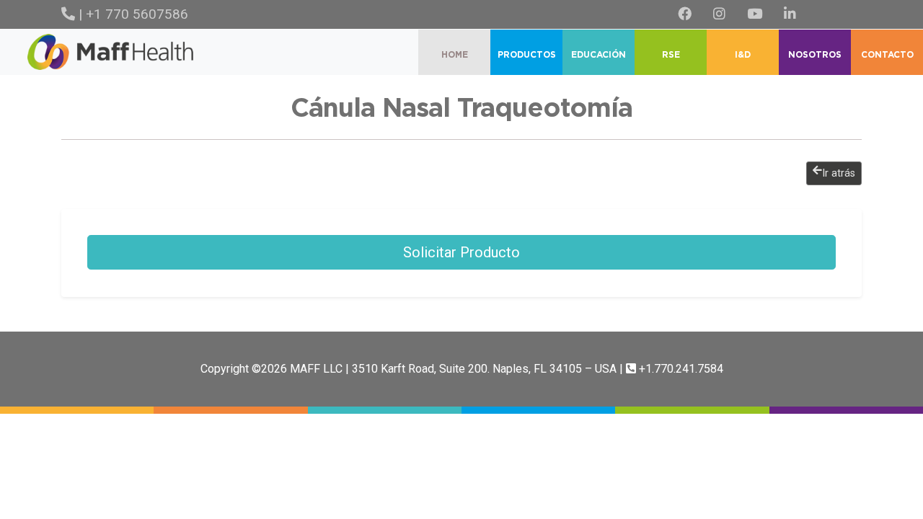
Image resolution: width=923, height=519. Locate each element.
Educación (598, 54)
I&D (743, 54)
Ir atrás (838, 173)
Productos (527, 54)
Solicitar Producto (461, 252)
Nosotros (815, 54)
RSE (671, 54)
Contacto (887, 54)
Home (454, 54)
